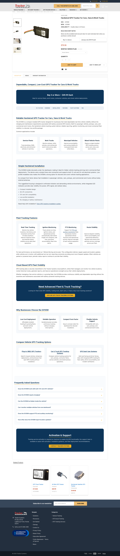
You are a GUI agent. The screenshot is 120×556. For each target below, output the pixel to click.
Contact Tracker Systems (60, 446)
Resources (73, 9)
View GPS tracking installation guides (49, 204)
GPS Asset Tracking (33, 9)
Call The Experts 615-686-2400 (67, 6)
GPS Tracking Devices (49, 9)
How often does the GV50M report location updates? (34, 419)
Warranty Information (39, 75)
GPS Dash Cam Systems (88, 351)
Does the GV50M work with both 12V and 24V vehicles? (35, 389)
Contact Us (36, 527)
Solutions (62, 9)
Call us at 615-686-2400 (22, 527)
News (34, 544)
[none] (41, 32)
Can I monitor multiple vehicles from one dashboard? (34, 407)
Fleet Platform (74, 108)
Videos (27, 75)
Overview (47, 108)
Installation (56, 108)
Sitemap (35, 524)
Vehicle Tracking (18, 9)
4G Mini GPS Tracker (58, 484)
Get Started (83, 9)
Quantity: (64, 56)
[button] (95, 65)
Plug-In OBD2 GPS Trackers (31, 351)
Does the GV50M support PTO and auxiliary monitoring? (35, 413)
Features (65, 108)
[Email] (62, 69)
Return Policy (36, 533)
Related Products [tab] (18, 462)
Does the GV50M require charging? (29, 395)
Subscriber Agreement (39, 536)
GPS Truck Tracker (38, 484)
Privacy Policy (37, 530)
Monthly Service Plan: (71, 49)
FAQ (83, 108)
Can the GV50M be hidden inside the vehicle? (32, 401)
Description (17, 75)
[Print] (65, 69)
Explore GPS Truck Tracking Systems (60, 295)
